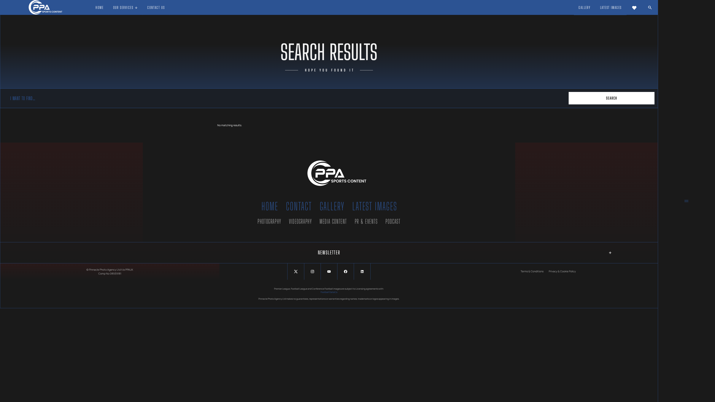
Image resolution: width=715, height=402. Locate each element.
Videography (300, 221)
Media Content (333, 221)
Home (269, 206)
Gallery (332, 206)
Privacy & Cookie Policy (562, 271)
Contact (299, 206)
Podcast (392, 221)
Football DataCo (329, 292)
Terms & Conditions (532, 271)
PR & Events (366, 221)
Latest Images (374, 206)
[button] (125, 7)
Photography (269, 221)
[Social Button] (295, 271)
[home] (45, 7)
